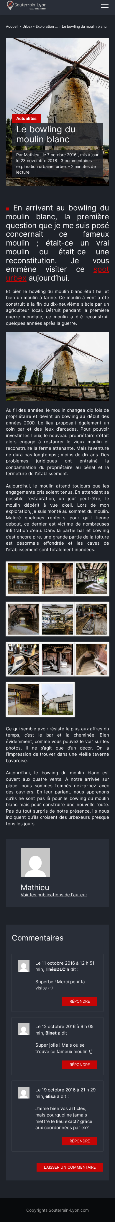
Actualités (26, 118)
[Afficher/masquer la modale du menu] (104, 7)
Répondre (80, 1001)
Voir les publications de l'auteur (54, 894)
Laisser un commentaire (70, 1167)
